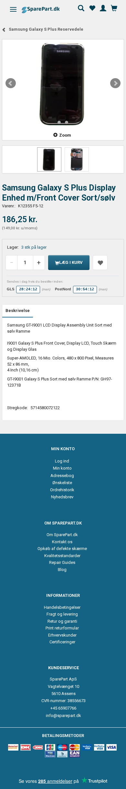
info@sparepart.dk (63, 715)
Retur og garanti (62, 621)
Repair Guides (62, 562)
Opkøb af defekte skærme (62, 548)
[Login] (103, 7)
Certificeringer (62, 641)
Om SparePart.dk (62, 534)
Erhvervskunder (62, 635)
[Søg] (81, 7)
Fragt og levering (62, 614)
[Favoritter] (92, 7)
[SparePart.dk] (46, 10)
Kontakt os (62, 541)
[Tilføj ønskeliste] (100, 262)
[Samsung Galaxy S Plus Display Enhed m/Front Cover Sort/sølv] (63, 83)
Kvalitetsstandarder (62, 555)
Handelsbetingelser (62, 607)
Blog (62, 569)
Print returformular (62, 628)
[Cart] (114, 7)
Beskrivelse (17, 310)
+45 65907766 (63, 708)
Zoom (65, 135)
